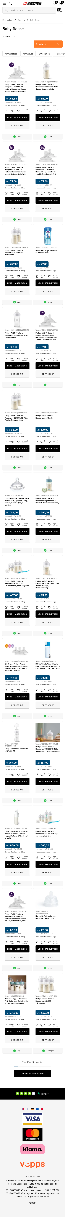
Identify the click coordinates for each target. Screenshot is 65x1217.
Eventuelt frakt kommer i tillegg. (15, 105)
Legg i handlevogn (17, 117)
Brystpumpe (44, 53)
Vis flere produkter (32, 1074)
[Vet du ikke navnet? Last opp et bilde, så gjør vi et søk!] (60, 10)
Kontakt (32, 1202)
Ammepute (28, 53)
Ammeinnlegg (11, 53)
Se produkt (17, 126)
